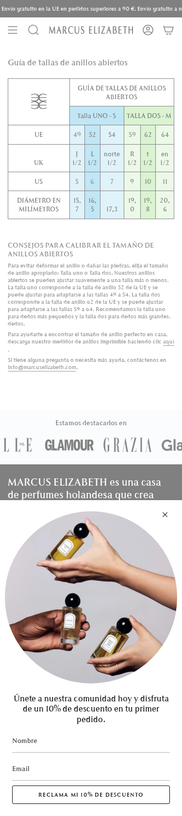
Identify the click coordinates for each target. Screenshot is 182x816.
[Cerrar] (165, 514)
